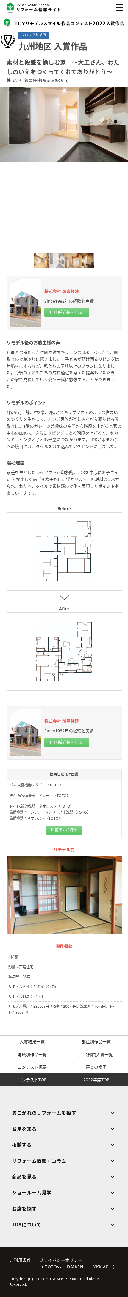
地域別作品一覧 (32, 1054)
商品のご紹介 (66, 830)
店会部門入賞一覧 (96, 1054)
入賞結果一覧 (32, 1041)
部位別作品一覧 (96, 1041)
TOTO (51, 1267)
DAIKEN (75, 1267)
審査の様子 (96, 1067)
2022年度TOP (96, 1079)
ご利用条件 (20, 1260)
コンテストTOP (32, 1079)
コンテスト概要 (32, 1067)
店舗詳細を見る (68, 312)
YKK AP (100, 1267)
